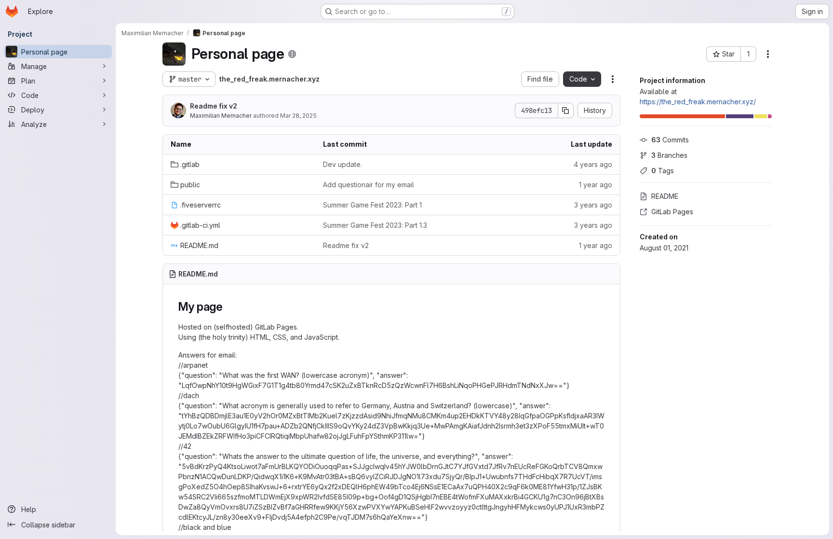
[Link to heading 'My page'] (229, 307)
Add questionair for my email (368, 184)
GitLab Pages (672, 211)
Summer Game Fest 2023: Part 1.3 (375, 225)
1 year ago (595, 184)
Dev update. (342, 164)
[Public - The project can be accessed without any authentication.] (292, 54)
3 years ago (593, 205)
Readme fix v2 (213, 106)
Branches (669, 155)
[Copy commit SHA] (566, 110)
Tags (662, 170)
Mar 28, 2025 (298, 115)
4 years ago (593, 164)
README (664, 196)
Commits (670, 140)
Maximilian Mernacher (221, 115)
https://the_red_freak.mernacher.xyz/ (698, 101)
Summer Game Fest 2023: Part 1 (372, 205)
